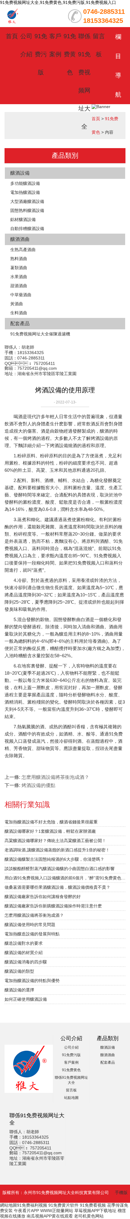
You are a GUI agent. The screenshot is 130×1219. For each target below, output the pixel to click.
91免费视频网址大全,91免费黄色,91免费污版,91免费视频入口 (58, 2)
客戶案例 (71, 1062)
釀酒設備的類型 (19, 971)
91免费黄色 (69, 54)
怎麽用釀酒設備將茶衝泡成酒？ (34, 915)
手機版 (121, 1192)
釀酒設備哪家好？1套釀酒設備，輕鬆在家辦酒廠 (50, 831)
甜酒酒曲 (18, 285)
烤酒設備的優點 (38, 785)
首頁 (12, 36)
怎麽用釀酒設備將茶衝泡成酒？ (55, 777)
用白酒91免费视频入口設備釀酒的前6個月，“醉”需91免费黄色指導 (65, 877)
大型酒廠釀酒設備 (27, 201)
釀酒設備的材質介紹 (24, 952)
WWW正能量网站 (56, 1210)
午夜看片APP (26, 1210)
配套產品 (20, 323)
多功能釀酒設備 (25, 183)
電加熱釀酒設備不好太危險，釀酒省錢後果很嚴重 (51, 821)
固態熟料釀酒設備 (27, 210)
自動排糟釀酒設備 (27, 228)
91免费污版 (40, 54)
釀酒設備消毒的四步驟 (26, 961)
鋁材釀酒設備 (23, 219)
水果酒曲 (18, 276)
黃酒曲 (16, 303)
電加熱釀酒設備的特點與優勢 (32, 980)
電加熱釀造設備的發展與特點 (32, 933)
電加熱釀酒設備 (25, 192)
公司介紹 (71, 1047)
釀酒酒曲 (20, 239)
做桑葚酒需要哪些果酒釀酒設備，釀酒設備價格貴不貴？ (57, 887)
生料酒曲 (18, 312)
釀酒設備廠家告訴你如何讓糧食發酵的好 (43, 896)
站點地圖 (71, 1098)
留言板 (71, 1090)
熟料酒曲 (18, 258)
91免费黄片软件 (63, 1205)
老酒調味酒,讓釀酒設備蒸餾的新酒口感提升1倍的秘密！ (57, 849)
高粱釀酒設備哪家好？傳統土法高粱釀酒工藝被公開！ (55, 840)
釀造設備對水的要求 (24, 943)
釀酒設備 (20, 173)
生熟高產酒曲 (23, 249)
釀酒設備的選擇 (19, 989)
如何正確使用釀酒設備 (26, 999)
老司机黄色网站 (89, 1216)
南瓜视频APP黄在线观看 (50, 1216)
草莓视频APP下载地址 (95, 1210)
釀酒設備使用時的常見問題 (30, 924)
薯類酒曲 (18, 267)
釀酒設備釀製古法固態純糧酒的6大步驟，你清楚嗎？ (54, 859)
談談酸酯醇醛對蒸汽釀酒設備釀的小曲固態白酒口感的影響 (60, 868)
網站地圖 (8, 1205)
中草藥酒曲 (20, 294)
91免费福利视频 (32, 1205)
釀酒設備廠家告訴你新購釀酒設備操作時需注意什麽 (53, 905)
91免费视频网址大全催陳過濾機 (40, 333)
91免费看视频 (93, 1205)
